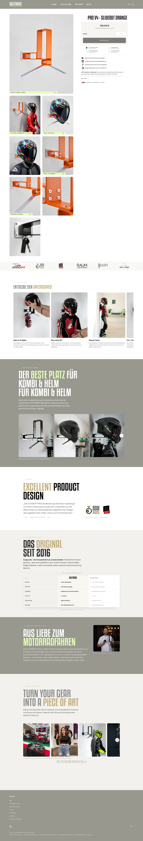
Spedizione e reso (15, 803)
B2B (10, 800)
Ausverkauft (104, 40)
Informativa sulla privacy (30, 834)
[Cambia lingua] (132, 826)
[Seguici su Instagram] (10, 826)
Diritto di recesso (14, 807)
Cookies (12, 816)
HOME (54, 4)
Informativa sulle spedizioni (66, 834)
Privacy (11, 810)
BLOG (88, 4)
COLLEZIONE (66, 4)
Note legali (12, 813)
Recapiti (89, 834)
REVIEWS (79, 4)
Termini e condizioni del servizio (48, 834)
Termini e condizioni (15, 819)
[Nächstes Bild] (121, 436)
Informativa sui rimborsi (15, 834)
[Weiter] (117, 740)
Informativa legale (80, 834)
